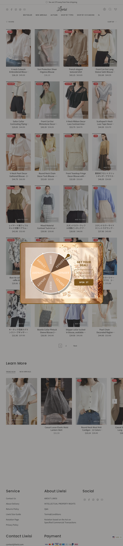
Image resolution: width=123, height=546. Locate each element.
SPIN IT (83, 282)
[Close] (100, 245)
